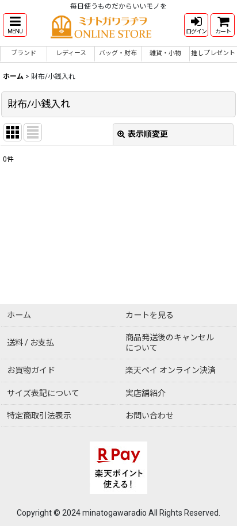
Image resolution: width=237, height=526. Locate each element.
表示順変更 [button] (148, 134)
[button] (15, 25)
